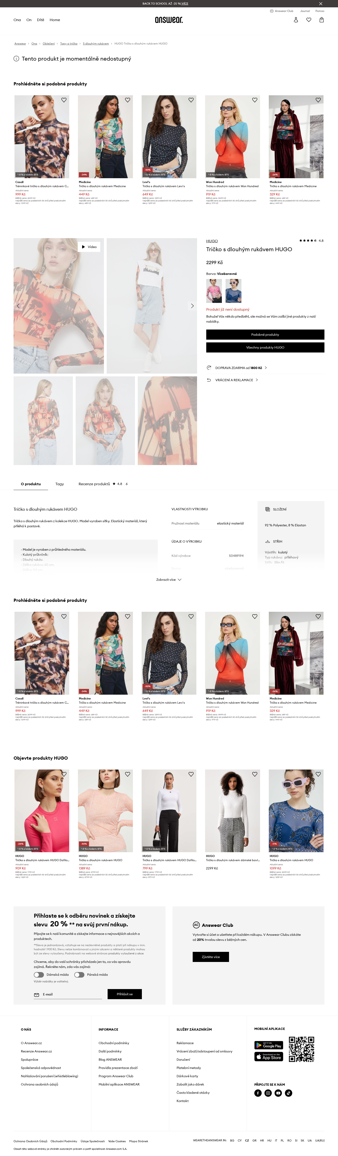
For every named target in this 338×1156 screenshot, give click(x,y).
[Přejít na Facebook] (258, 1093)
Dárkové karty (187, 1076)
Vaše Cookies (117, 1141)
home (55, 19)
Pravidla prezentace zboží (118, 1068)
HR (262, 1140)
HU (269, 1140)
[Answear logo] (169, 20)
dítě (40, 19)
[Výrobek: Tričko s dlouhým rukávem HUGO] (105, 811)
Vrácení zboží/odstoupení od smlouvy (204, 1051)
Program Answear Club (116, 1076)
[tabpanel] (169, 537)
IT (276, 1140)
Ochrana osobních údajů (39, 1084)
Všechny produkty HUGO (265, 347)
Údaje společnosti (93, 1141)
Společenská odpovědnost (41, 1068)
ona (17, 19)
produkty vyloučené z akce (126, 953)
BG (232, 1140)
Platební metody (189, 1068)
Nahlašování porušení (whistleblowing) (49, 1076)
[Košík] (321, 20)
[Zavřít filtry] (320, 3)
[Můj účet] (296, 20)
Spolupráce (29, 1059)
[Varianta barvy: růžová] (214, 291)
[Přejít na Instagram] (268, 1093)
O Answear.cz (31, 1043)
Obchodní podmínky (114, 1043)
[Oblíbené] (309, 20)
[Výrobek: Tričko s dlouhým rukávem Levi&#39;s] (169, 136)
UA (310, 1140)
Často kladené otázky (193, 1093)
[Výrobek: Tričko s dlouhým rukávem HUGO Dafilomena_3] (41, 811)
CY (240, 1140)
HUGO (212, 241)
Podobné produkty (265, 335)
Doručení (183, 1059)
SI (296, 1140)
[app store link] (268, 1056)
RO (289, 1140)
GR (254, 1140)
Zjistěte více (211, 957)
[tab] (103, 484)
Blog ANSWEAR (110, 1059)
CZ (247, 1140)
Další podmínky (110, 1051)
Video (92, 247)
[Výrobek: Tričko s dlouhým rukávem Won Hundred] (232, 136)
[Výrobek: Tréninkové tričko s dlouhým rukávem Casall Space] (41, 136)
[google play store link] (268, 1045)
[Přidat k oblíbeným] (63, 99)
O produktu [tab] (31, 484)
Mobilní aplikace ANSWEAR (119, 1084)
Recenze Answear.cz (36, 1051)
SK (302, 1140)
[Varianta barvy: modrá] (233, 291)
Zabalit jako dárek (190, 1084)
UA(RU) (320, 1140)
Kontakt (183, 1101)
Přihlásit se (125, 994)
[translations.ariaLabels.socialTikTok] (288, 1093)
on (29, 19)
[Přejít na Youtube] (278, 1093)
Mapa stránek (138, 1141)
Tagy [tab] (59, 484)
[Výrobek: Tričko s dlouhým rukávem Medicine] (105, 136)
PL (282, 1140)
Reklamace (185, 1043)
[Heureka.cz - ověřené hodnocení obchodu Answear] (260, 1111)
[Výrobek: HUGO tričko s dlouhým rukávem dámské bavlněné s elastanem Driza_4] (232, 811)
